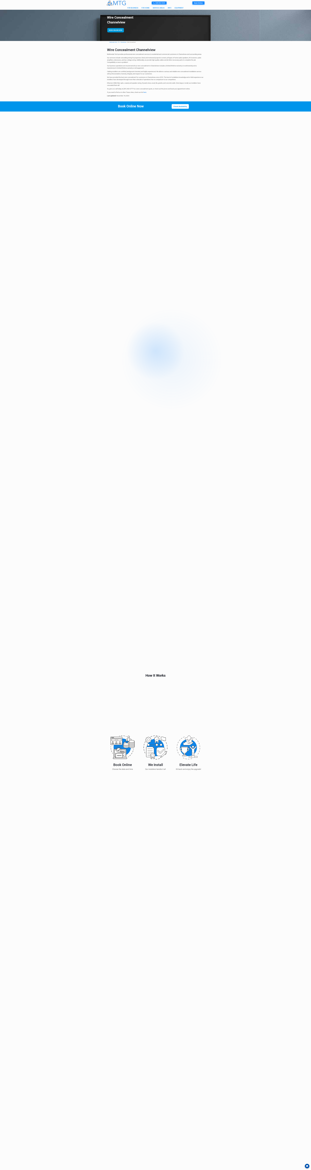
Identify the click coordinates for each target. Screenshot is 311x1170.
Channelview (123, 42)
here (144, 92)
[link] (116, 3)
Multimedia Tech (113, 42)
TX (118, 42)
